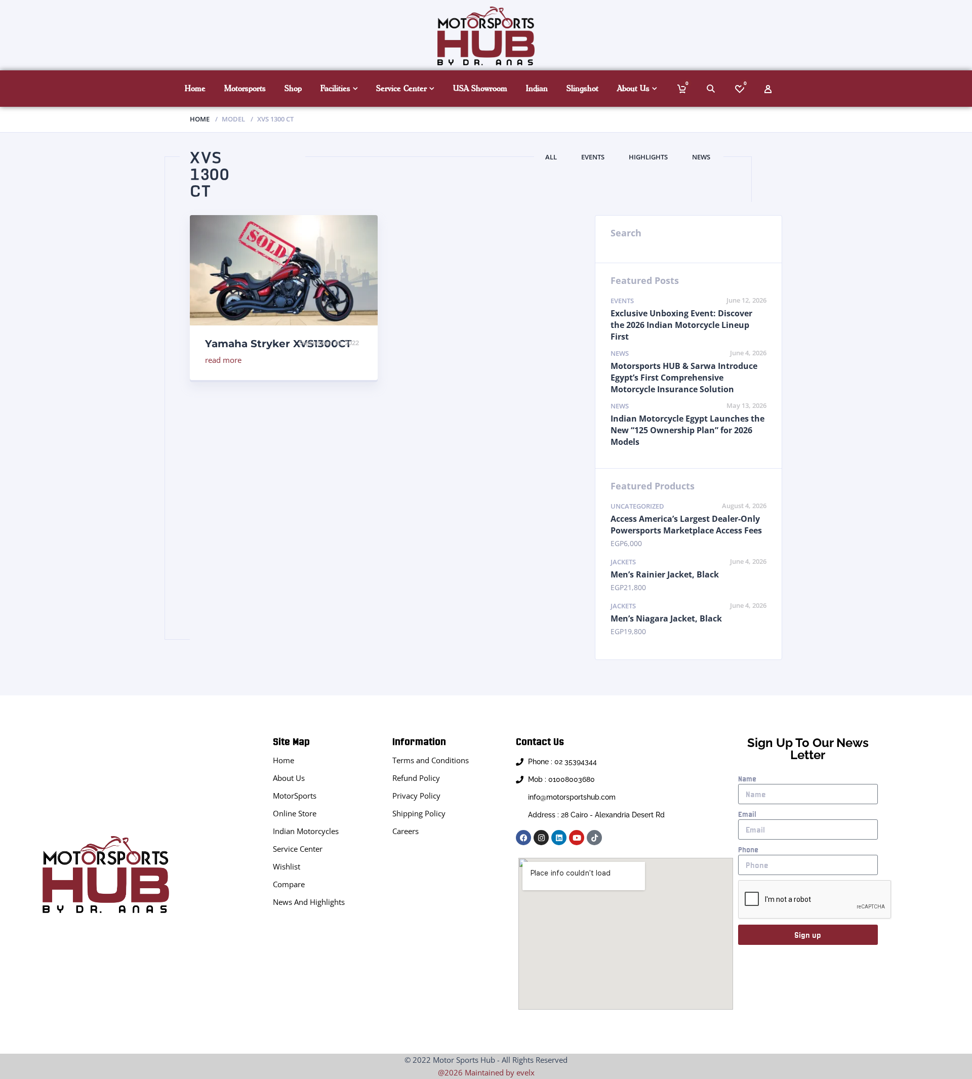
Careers (405, 831)
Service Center (401, 88)
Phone (748, 850)
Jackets (623, 561)
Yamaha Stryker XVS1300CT (278, 344)
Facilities (335, 88)
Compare (289, 884)
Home (195, 88)
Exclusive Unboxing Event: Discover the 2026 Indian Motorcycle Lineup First (681, 325)
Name (747, 779)
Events (592, 156)
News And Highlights (309, 902)
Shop (293, 88)
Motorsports (245, 88)
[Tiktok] (594, 837)
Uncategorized (637, 506)
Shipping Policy (419, 813)
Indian (537, 88)
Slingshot (582, 88)
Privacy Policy (416, 796)
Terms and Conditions (430, 760)
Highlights (648, 156)
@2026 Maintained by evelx (486, 1072)
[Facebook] (523, 837)
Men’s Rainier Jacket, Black (665, 574)
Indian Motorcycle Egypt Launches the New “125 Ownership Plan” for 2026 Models (687, 430)
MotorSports (294, 796)
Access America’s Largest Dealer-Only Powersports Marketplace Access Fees (686, 524)
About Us (633, 88)
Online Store (294, 813)
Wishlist (286, 866)
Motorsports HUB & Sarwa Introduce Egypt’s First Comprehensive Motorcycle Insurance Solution (684, 377)
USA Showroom (480, 88)
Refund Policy (416, 778)
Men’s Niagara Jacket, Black (666, 618)
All (551, 156)
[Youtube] (576, 837)
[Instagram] (541, 837)
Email (747, 814)
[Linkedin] (558, 837)
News (701, 156)
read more (223, 360)
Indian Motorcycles (306, 831)
